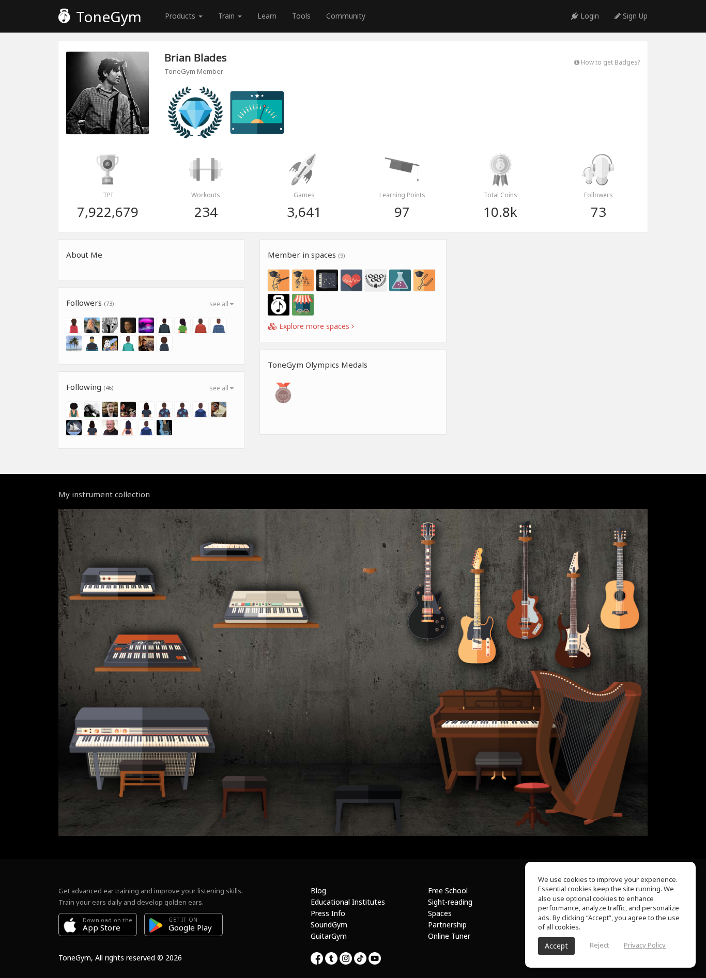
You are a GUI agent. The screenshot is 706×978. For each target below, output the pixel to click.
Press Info (328, 913)
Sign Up (634, 16)
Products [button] (181, 16)
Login (588, 16)
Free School (448, 890)
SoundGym (329, 924)
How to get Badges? (609, 62)
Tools (301, 16)
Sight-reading (450, 902)
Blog (318, 890)
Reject (599, 945)
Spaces (440, 913)
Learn (267, 16)
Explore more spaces (314, 326)
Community (345, 16)
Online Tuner (449, 936)
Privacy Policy (645, 945)
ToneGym (107, 16)
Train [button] (227, 16)
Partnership (447, 924)
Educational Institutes (348, 902)
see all (219, 303)
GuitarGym (329, 936)
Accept (556, 946)
